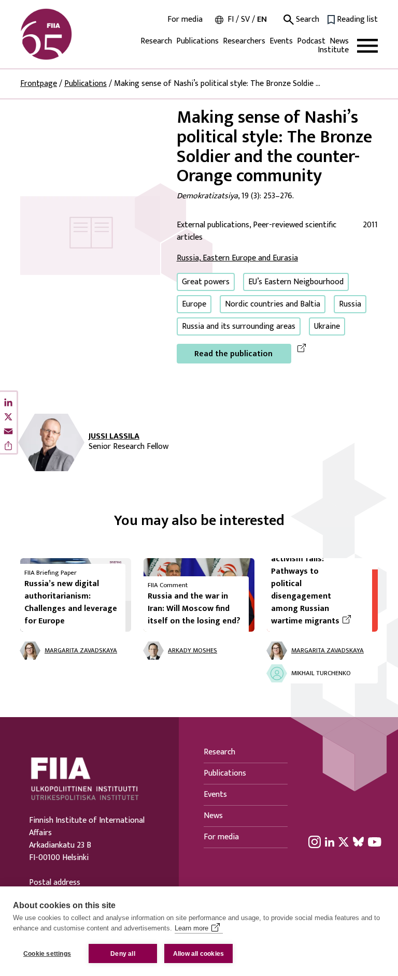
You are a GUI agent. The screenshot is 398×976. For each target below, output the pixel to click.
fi (231, 19)
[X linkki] (343, 841)
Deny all (122, 953)
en (262, 19)
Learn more (191, 928)
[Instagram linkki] (314, 841)
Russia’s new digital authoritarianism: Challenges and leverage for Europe (70, 602)
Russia (350, 304)
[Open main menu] (367, 45)
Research (156, 41)
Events (281, 41)
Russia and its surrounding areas (238, 326)
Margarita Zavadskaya (81, 650)
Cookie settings (47, 953)
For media (185, 19)
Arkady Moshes (192, 650)
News (339, 41)
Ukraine (327, 326)
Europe (194, 304)
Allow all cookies (198, 953)
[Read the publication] (90, 235)
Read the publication (233, 354)
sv (245, 19)
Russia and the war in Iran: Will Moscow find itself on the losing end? (194, 608)
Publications (197, 41)
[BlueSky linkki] (358, 841)
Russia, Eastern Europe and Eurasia (237, 258)
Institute (333, 50)
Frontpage (38, 84)
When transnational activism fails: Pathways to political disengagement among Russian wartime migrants (317, 584)
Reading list (357, 19)
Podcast (311, 41)
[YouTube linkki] (374, 841)
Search (306, 19)
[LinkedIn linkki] (329, 841)
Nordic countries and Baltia (272, 304)
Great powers (206, 282)
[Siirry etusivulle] (70, 34)
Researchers (244, 41)
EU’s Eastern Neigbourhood (296, 282)
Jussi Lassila (114, 436)
